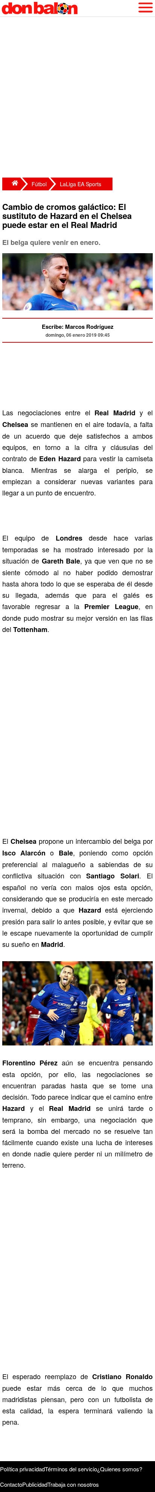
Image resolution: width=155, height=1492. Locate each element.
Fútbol (39, 184)
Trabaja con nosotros (73, 1484)
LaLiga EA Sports (80, 184)
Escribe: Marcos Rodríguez (78, 326)
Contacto (11, 1484)
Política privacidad (22, 1469)
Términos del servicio (71, 1469)
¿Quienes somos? (119, 1469)
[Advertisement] (77, 98)
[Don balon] (69, 8)
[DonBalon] (11, 184)
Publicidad (34, 1484)
